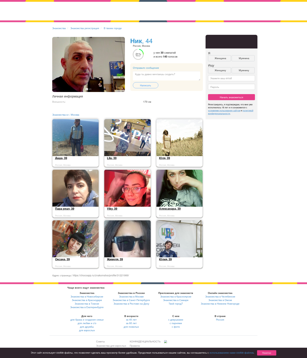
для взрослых (87, 330)
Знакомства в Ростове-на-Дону (131, 303)
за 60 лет (131, 323)
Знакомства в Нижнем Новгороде (220, 303)
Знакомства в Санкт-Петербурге (131, 300)
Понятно (266, 352)
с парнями (176, 323)
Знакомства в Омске (220, 300)
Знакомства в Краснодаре (87, 300)
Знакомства (59, 28)
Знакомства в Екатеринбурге (87, 307)
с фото (176, 326)
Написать (145, 85)
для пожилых (131, 326)
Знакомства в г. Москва (65, 114)
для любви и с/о (87, 323)
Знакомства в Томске (87, 303)
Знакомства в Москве (131, 296)
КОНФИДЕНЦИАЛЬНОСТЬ (145, 341)
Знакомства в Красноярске (175, 296)
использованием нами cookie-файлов (231, 352)
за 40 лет (131, 319)
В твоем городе (113, 28)
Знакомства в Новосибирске (87, 296)
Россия (220, 319)
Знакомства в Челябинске (220, 296)
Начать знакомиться (231, 97)
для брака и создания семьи (87, 319)
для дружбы (87, 326)
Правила (135, 345)
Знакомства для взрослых (111, 345)
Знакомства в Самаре (175, 300)
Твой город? (176, 303)
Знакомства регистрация (84, 28)
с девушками (175, 319)
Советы (100, 341)
